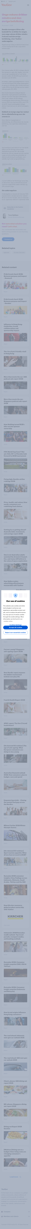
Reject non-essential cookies (15, 632)
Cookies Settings (15, 625)
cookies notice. (8, 621)
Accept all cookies (15, 627)
